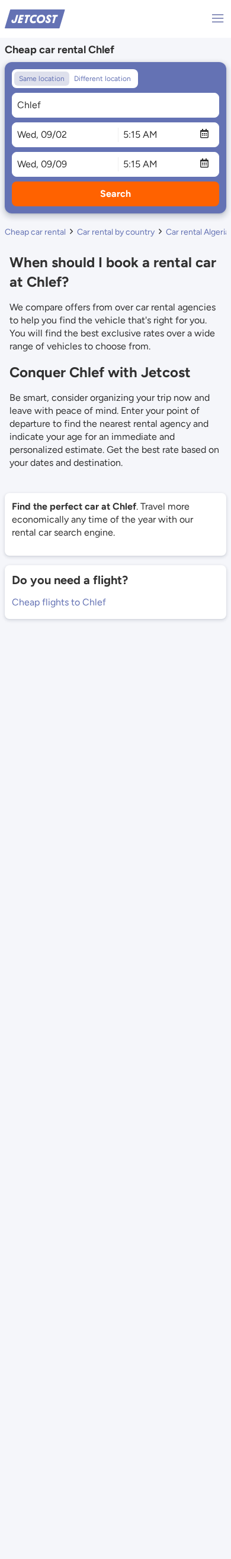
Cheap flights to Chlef (59, 602)
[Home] (35, 18)
